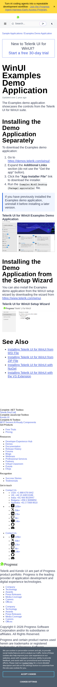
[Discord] (12, 528)
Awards (9, 592)
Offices (9, 602)
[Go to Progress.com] (9, 565)
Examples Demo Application (38, 33)
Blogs (8, 454)
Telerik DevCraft (8, 412)
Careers (9, 599)
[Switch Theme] (52, 23)
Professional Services (16, 459)
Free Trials (11, 429)
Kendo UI (4, 417)
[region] (28, 667)
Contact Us (11, 490)
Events (9, 466)
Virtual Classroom (14, 464)
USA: (22, 493)
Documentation (13, 446)
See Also (15, 341)
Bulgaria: (24, 500)
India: (22, 497)
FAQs (8, 469)
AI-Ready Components (25, 422)
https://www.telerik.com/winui (21, 298)
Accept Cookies (28, 674)
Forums (9, 451)
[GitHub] (12, 525)
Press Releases (13, 594)
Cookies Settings (28, 681)
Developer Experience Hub (19, 441)
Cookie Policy (27, 663)
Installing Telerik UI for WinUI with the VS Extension (30, 374)
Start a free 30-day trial (29, 53)
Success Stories (13, 478)
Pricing (9, 432)
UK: (22, 495)
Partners (10, 461)
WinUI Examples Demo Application (25, 79)
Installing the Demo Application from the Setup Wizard (27, 271)
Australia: (24, 502)
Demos (9, 444)
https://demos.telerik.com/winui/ (29, 161)
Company (10, 587)
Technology (11, 589)
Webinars (10, 456)
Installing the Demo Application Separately (21, 131)
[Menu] (5, 23)
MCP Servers (6, 422)
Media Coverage (14, 597)
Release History (13, 449)
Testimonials (12, 481)
